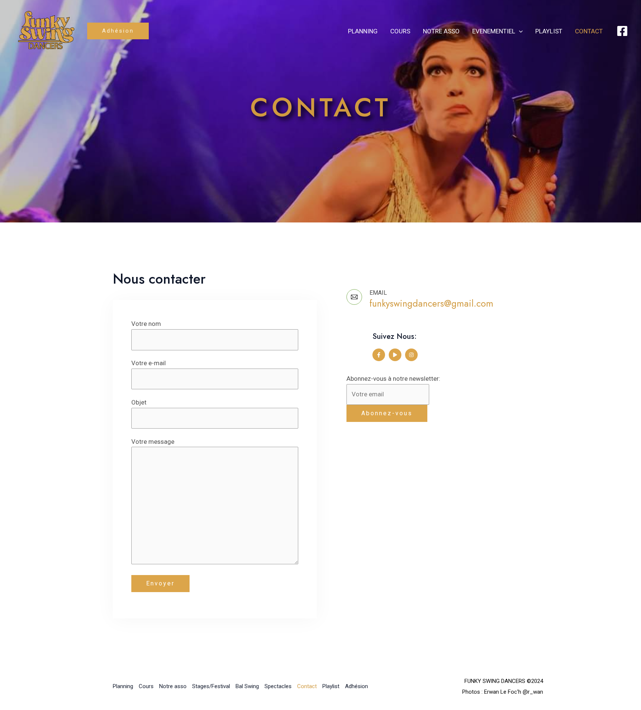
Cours (400, 31)
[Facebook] (622, 31)
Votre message (152, 441)
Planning (363, 31)
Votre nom (146, 323)
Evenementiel (493, 31)
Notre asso (441, 31)
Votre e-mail (148, 363)
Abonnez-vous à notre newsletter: (393, 378)
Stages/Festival (211, 686)
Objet (139, 402)
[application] (519, 31)
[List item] (378, 355)
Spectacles (278, 686)
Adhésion (356, 686)
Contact (589, 31)
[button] (118, 31)
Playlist (548, 31)
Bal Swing (247, 686)
